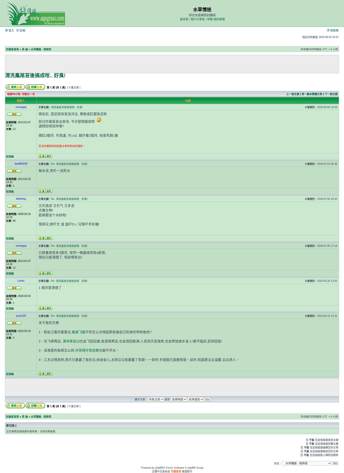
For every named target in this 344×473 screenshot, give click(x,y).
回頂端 (10, 156)
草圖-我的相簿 (216, 19)
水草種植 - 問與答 (41, 49)
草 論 (25, 49)
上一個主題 (292, 94)
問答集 (334, 30)
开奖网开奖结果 (87, 350)
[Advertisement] (172, 64)
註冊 (22, 30)
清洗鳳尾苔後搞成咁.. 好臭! (35, 75)
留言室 (184, 19)
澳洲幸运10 (71, 341)
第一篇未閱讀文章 (312, 94)
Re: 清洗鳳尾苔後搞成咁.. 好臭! (69, 163)
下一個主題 (331, 94)
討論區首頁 (12, 49)
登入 (11, 30)
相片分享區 (198, 19)
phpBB (159, 467)
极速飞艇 (78, 332)
